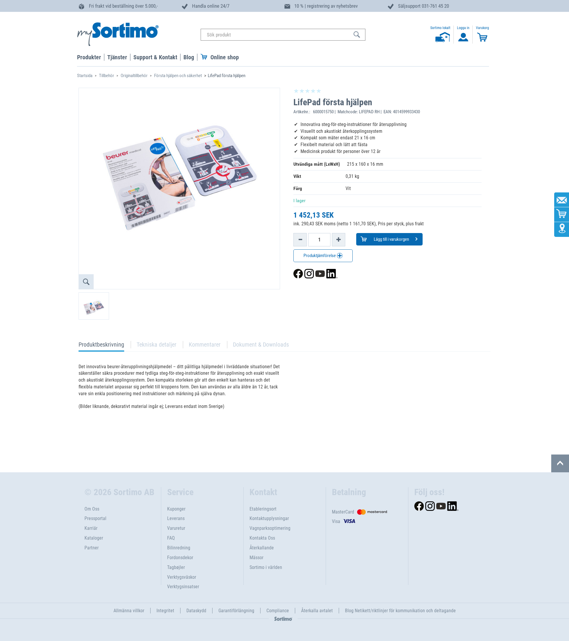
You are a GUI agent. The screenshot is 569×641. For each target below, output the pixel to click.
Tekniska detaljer (156, 344)
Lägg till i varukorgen (391, 239)
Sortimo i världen (266, 567)
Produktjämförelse (320, 255)
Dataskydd (196, 610)
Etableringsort (263, 509)
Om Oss (91, 509)
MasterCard (343, 512)
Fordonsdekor (180, 557)
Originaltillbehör (134, 75)
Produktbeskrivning (101, 346)
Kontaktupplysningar (269, 518)
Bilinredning (178, 548)
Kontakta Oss (262, 538)
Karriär (91, 528)
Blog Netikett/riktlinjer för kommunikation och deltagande (400, 610)
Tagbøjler (176, 567)
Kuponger (176, 509)
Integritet (165, 610)
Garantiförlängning (236, 610)
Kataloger (93, 538)
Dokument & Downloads (261, 344)
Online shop (224, 57)
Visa (336, 521)
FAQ (171, 538)
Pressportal (95, 518)
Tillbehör (106, 75)
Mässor (256, 557)
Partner (91, 548)
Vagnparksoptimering (270, 528)
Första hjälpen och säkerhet (178, 75)
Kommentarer (204, 344)
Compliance (277, 610)
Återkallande (262, 548)
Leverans (176, 518)
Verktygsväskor (181, 577)
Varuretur (176, 528)
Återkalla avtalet (317, 610)
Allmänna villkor (129, 610)
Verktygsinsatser (183, 586)
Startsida (84, 75)
